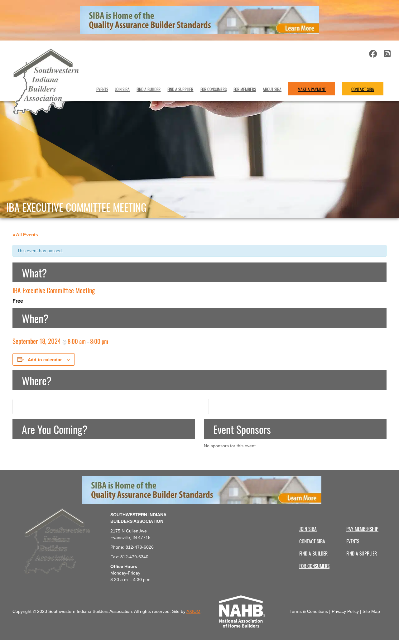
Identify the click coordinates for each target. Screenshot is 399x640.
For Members (244, 88)
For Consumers (213, 88)
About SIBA (272, 88)
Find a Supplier (180, 88)
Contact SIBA (362, 88)
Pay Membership (362, 528)
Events (102, 88)
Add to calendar (45, 359)
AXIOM (193, 611)
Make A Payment (312, 88)
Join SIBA (122, 88)
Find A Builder (149, 88)
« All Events (25, 234)
